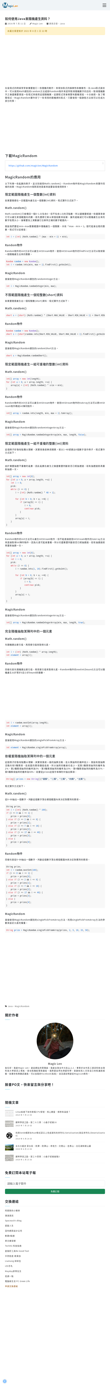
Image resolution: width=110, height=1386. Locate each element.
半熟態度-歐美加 (13, 1255)
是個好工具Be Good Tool (17, 1250)
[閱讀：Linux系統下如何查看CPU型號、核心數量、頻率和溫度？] (9, 1112)
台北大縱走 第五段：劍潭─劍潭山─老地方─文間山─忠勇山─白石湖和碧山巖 (53, 1145)
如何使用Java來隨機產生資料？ (27, 18)
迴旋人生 (9, 1225)
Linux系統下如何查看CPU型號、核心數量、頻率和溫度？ (43, 1111)
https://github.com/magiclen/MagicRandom (33, 165)
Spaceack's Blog (13, 1220)
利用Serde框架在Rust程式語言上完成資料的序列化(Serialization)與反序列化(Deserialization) (60, 1134)
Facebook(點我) (49, 1073)
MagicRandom (22, 1006)
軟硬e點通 (10, 1235)
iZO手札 (9, 1265)
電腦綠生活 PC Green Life (17, 1281)
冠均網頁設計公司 (13, 1230)
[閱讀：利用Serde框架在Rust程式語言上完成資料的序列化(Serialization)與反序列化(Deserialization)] (9, 1135)
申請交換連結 (11, 1286)
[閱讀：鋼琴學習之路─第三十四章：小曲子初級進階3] (9, 1157)
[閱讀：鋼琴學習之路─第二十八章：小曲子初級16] (9, 1123)
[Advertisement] (55, 60)
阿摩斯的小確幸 (12, 1210)
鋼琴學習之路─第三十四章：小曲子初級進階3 (38, 1156)
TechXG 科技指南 (13, 1245)
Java (62, 23)
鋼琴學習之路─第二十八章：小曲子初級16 (36, 1122)
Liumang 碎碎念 (13, 1260)
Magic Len (37, 23)
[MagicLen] (9, 4)
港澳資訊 (9, 1215)
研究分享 (53, 23)
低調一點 (9, 1276)
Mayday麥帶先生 (13, 1271)
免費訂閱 (55, 1191)
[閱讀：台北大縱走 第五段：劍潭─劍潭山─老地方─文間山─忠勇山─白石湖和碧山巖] (9, 1147)
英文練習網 (10, 1240)
